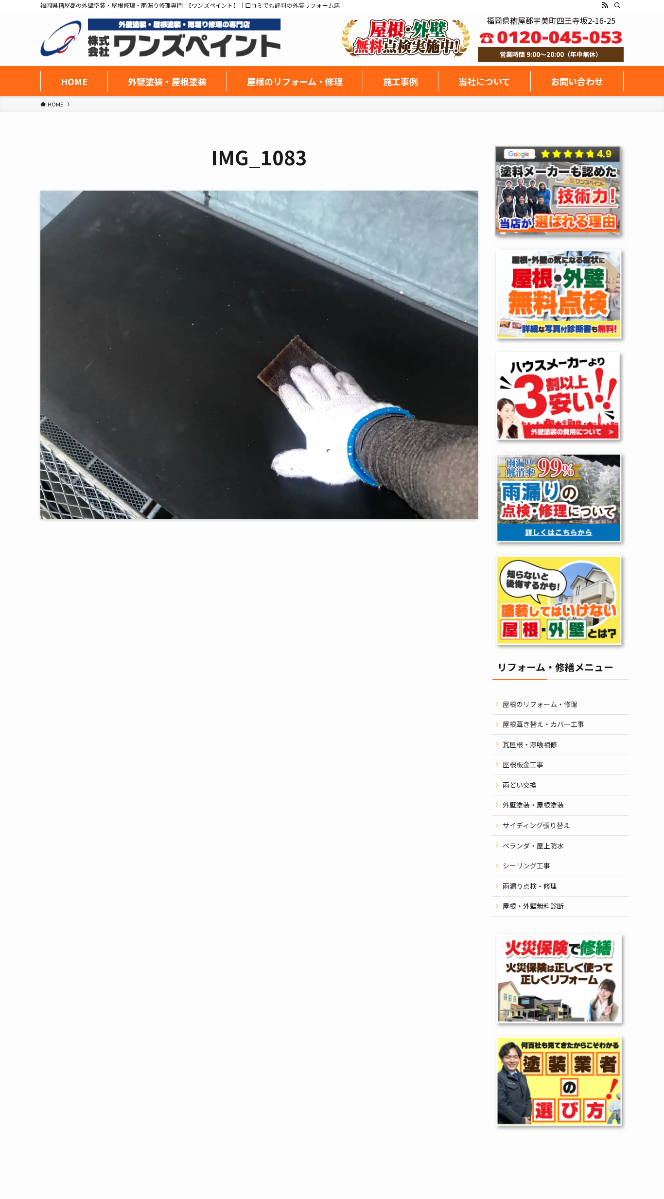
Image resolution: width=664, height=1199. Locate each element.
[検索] (617, 5)
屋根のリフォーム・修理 (540, 704)
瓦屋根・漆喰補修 (530, 744)
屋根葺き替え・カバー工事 (543, 724)
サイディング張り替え (536, 825)
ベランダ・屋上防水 (533, 845)
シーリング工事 (526, 865)
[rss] (604, 5)
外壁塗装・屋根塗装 (533, 805)
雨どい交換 (520, 785)
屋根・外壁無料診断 (533, 906)
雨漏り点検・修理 (530, 886)
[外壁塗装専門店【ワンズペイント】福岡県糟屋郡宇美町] (160, 37)
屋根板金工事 (523, 764)
